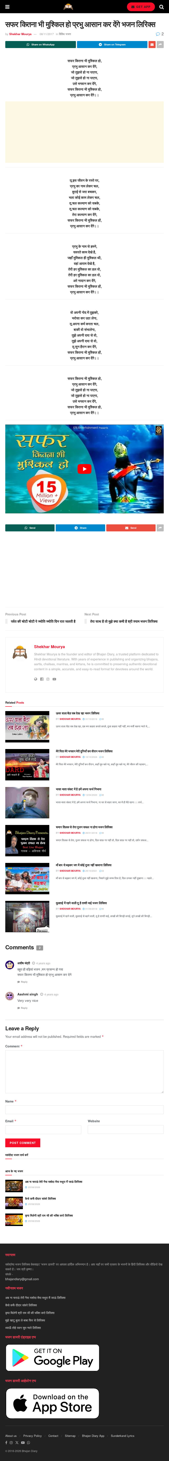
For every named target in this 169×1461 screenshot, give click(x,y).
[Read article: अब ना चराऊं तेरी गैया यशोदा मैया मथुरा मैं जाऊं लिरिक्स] (14, 1186)
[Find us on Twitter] (17, 1442)
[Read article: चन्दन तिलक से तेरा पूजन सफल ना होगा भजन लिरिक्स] (27, 840)
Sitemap (70, 1436)
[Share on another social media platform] (160, 44)
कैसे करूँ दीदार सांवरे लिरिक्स (40, 1198)
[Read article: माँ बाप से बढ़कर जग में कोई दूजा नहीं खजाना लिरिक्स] (27, 878)
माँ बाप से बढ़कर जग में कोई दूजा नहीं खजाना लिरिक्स (83, 865)
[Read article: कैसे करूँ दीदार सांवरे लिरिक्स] (14, 1203)
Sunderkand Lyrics (122, 1436)
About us (11, 1436)
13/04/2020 (91, 794)
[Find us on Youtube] (23, 1442)
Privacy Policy (32, 1436)
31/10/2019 (91, 719)
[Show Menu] (7, 6)
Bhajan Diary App (93, 1436)
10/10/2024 (91, 756)
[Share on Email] (152, 44)
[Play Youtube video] (84, 469)
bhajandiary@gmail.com (22, 1279)
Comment (14, 1046)
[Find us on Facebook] (6, 1442)
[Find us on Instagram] (11, 1442)
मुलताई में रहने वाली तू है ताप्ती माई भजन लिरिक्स (81, 903)
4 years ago (43, 963)
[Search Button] (161, 6)
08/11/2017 (47, 34)
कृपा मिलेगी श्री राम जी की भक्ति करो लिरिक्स (49, 1215)
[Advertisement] (84, 132)
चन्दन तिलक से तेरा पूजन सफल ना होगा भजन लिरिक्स (84, 827)
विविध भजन (65, 34)
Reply (24, 981)
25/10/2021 (91, 870)
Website (94, 1121)
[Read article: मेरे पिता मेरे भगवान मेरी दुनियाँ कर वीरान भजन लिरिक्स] (27, 764)
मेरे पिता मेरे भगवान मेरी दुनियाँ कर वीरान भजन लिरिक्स (84, 751)
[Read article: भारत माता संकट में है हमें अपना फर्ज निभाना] (27, 802)
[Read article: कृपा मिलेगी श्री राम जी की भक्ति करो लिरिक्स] (14, 1220)
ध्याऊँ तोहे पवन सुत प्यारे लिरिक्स (23, 1327)
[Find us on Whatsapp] (28, 1442)
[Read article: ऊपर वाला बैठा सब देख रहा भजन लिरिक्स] (27, 726)
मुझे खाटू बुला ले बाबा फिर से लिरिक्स (25, 1320)
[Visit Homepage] (68, 7)
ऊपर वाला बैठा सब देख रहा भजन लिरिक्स (77, 713)
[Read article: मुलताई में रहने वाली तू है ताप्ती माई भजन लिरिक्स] (27, 916)
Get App (143, 7)
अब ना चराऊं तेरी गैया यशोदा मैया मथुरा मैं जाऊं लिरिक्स (53, 1182)
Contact (53, 1436)
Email (11, 1121)
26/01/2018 (91, 832)
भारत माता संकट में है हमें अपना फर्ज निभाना (78, 789)
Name (11, 1101)
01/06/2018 (91, 908)
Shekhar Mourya (20, 34)
